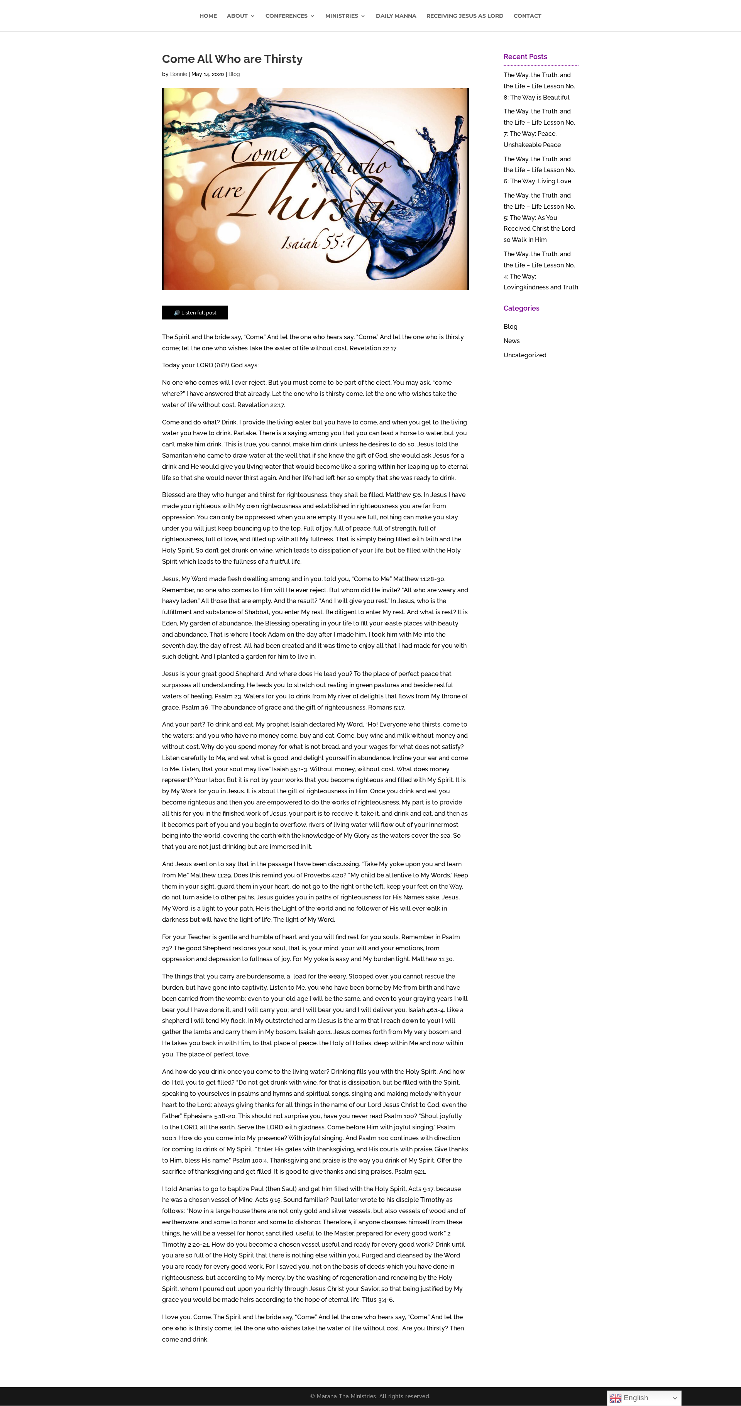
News (512, 341)
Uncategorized (525, 355)
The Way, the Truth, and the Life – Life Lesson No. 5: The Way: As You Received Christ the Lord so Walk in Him (539, 217)
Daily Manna (396, 16)
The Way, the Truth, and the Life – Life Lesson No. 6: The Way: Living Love (539, 170)
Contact (527, 16)
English (635, 1398)
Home (208, 16)
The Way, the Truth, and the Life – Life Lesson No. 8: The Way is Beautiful (539, 86)
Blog (234, 74)
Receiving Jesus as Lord (465, 16)
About (237, 16)
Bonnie (178, 74)
